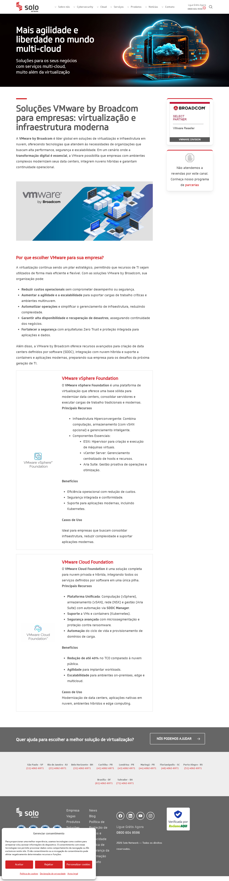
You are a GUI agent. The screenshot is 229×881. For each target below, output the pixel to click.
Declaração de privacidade (53, 873)
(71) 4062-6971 (125, 783)
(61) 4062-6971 (104, 783)
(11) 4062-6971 (35, 768)
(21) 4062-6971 (57, 768)
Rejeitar (48, 864)
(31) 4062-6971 (82, 768)
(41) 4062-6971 (105, 768)
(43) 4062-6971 (126, 768)
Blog (92, 816)
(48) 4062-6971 (170, 768)
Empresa (72, 810)
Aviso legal (72, 873)
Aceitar (19, 864)
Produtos (73, 822)
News (93, 810)
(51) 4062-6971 (193, 768)
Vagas (70, 816)
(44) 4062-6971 (147, 768)
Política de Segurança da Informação (99, 850)
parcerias (192, 185)
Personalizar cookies (78, 864)
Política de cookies (29, 873)
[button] (177, 738)
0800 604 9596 (128, 832)
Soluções (73, 827)
